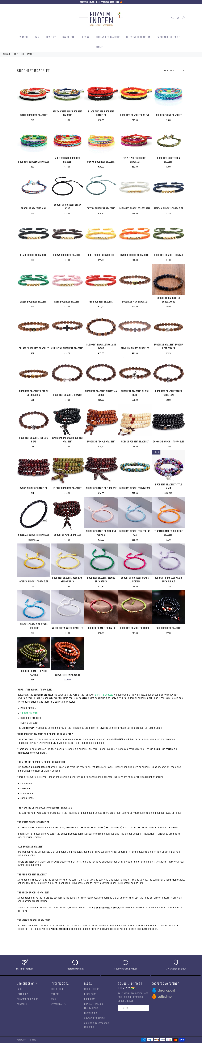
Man (36, 37)
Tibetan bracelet (29, 713)
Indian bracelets (104, 694)
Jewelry (51, 37)
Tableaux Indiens (167, 37)
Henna (86, 37)
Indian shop (56, 989)
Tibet (99, 46)
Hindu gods (90, 994)
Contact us (23, 1004)
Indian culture (92, 989)
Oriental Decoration (138, 37)
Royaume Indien (30, 1040)
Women (24, 37)
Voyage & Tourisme (94, 1018)
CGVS (53, 999)
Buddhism (89, 999)
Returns (54, 994)
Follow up (22, 994)
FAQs (19, 989)
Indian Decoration (107, 37)
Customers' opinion (27, 999)
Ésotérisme (90, 1013)
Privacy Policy (58, 1004)
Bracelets (68, 37)
